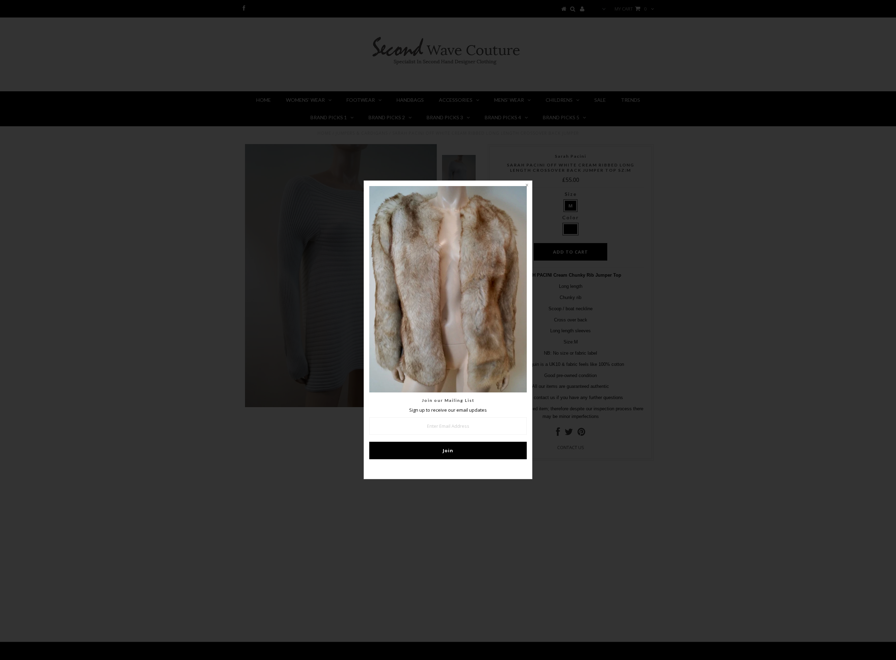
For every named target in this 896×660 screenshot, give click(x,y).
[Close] (527, 186)
